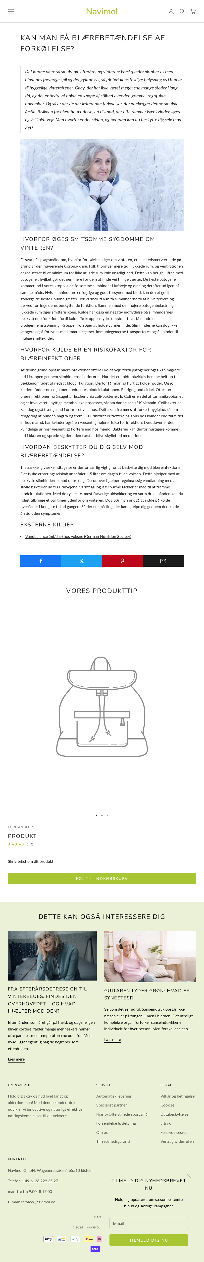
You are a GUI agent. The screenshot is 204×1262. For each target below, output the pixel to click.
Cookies (167, 1105)
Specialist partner (111, 1105)
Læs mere (16, 1059)
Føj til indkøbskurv (102, 878)
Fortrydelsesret (173, 1132)
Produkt (22, 836)
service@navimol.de (38, 1201)
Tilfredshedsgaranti (113, 1141)
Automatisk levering (113, 1096)
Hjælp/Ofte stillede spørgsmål (122, 1114)
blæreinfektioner (75, 369)
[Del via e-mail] (163, 560)
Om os (102, 1132)
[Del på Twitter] (81, 560)
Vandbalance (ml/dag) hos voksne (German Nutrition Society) (78, 536)
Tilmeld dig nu (148, 1240)
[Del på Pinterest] (122, 560)
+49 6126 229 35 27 (40, 1180)
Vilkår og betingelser (178, 1096)
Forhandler (20, 827)
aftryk (165, 1123)
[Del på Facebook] (40, 560)
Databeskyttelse (174, 1114)
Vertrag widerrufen (177, 1141)
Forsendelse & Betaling (116, 1123)
